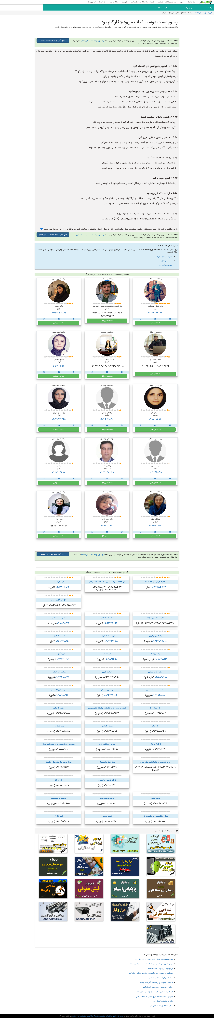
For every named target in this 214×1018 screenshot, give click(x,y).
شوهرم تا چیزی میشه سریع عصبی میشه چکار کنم (154, 996)
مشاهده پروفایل (155, 322)
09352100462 (61, 695)
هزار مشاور (208, 12)
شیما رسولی (107, 816)
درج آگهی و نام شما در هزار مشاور (93, 40)
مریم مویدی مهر (107, 798)
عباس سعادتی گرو (107, 744)
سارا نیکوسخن (59, 618)
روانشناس (208, 8)
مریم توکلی (155, 798)
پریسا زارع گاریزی (107, 636)
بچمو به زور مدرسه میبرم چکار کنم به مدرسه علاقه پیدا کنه (151, 963)
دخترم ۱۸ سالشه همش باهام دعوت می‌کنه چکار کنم (154, 959)
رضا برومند (155, 654)
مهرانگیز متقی (59, 654)
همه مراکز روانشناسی (188, 8)
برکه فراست (59, 582)
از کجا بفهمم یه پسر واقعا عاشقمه (160, 968)
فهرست (124, 2)
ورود (181, 2)
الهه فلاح (59, 816)
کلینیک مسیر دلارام (155, 618)
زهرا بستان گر (155, 708)
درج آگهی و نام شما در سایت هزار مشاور (90, 234)
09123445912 (155, 473)
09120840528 (159, 695)
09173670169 (107, 473)
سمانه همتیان (107, 726)
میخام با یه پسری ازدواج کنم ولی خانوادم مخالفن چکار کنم (151, 973)
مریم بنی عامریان (58, 690)
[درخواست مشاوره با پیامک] (155, 319)
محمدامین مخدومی (155, 690)
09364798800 (107, 419)
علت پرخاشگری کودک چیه (163, 1001)
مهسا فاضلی (58, 708)
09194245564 (58, 366)
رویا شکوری (59, 726)
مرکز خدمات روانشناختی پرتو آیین (155, 762)
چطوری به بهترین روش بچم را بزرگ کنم (158, 987)
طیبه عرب (107, 654)
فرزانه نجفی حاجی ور (107, 780)
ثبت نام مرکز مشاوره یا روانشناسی (142, 2)
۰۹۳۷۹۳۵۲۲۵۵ (59, 419)
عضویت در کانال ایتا (166, 265)
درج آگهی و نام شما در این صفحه (93, 554)
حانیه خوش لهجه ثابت (155, 582)
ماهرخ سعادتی (107, 618)
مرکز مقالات (198, 12)
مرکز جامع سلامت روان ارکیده (58, 762)
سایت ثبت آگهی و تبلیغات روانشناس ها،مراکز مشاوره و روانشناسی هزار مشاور (97, 1016)
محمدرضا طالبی (59, 672)
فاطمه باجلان (155, 744)
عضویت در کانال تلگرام (165, 256)
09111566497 (58, 473)
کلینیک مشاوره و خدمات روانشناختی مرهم (107, 708)
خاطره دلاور (107, 672)
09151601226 (155, 419)
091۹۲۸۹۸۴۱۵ (107, 526)
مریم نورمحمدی (107, 690)
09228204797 (155, 313)
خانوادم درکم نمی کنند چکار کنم (161, 977)
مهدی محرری (59, 636)
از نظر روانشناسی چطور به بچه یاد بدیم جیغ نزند (155, 991)
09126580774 (62, 677)
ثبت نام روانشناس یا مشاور (167, 2)
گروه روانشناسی (161, 8)
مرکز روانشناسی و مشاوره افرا (155, 816)
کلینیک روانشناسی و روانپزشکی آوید (59, 744)
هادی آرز (59, 780)
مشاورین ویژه (113, 2)
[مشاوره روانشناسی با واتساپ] (140, 319)
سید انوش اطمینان (107, 762)
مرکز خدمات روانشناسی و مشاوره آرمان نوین (107, 582)
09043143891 (59, 313)
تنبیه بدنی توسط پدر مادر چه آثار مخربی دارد (156, 982)
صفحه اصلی (191, 2)
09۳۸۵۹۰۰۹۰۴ (155, 526)
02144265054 (110, 695)
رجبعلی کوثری (155, 636)
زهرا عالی (155, 726)
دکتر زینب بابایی (155, 672)
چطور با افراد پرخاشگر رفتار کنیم (161, 1005)
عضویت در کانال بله (166, 261)
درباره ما (102, 2)
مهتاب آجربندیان (58, 600)
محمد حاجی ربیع (58, 798)
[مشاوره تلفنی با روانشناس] (170, 319)
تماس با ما (91, 2)
